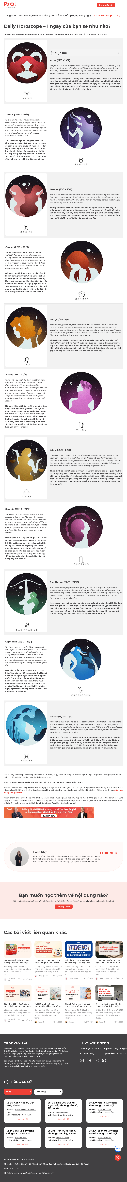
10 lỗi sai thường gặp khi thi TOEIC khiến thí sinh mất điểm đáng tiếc (108, 1006)
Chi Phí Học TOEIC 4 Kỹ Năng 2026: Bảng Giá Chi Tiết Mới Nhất (47, 962)
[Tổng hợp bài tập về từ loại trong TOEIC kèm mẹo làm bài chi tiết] (79, 993)
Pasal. (14, 1159)
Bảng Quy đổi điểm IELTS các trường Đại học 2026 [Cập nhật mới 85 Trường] (17, 962)
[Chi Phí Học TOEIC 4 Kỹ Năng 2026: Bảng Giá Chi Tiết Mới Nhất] (48, 949)
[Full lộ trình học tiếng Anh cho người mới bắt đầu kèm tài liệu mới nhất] (48, 993)
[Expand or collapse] (118, 53)
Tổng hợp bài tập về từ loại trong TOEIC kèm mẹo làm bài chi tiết (79, 1006)
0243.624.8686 (104, 1138)
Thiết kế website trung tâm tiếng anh (21, 1173)
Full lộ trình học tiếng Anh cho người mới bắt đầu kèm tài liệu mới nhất (47, 1006)
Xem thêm (27, 1115)
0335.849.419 (62, 1112)
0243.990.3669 (104, 1109)
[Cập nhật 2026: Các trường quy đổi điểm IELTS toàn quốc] (18, 993)
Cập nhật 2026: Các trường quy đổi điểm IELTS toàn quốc (17, 1005)
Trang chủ (10, 15)
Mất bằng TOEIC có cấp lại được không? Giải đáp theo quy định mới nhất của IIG (77, 962)
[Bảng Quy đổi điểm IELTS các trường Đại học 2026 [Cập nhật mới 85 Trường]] (18, 949)
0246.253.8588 (62, 1138)
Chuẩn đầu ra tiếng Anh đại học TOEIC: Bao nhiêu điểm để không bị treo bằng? (108, 962)
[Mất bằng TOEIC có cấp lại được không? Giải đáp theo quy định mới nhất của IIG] (79, 949)
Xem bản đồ (22, 1119)
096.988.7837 (21, 1138)
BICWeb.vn (47, 1173)
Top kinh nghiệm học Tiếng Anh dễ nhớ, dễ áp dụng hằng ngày (55, 15)
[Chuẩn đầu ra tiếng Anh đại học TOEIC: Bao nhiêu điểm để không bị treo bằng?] (109, 949)
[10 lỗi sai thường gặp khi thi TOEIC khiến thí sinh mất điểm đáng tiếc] (109, 993)
